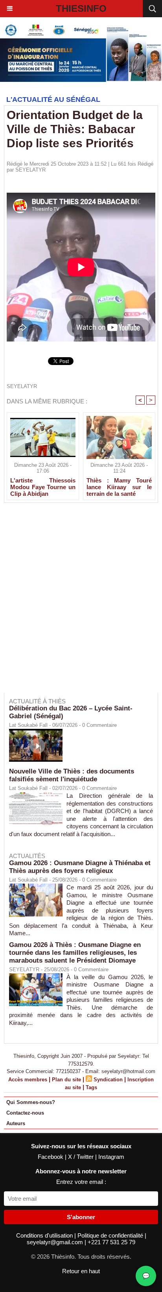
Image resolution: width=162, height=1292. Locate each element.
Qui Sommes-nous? (30, 1102)
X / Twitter (81, 1156)
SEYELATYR (30, 170)
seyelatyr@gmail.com (56, 1242)
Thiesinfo (81, 8)
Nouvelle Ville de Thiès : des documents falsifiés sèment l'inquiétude (71, 775)
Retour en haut (81, 1271)
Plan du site (66, 1079)
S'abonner (81, 1217)
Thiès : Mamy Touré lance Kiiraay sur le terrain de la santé (119, 487)
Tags (91, 1087)
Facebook (51, 1156)
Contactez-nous (25, 1113)
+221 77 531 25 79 (111, 1242)
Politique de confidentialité (111, 1235)
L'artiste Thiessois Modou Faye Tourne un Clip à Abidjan (42, 487)
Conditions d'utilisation (45, 1235)
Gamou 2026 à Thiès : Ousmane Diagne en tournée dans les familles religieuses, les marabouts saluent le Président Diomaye (75, 952)
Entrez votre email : (81, 1181)
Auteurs (15, 1123)
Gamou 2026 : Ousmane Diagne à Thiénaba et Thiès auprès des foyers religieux (80, 867)
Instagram (111, 1156)
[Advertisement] (77, 603)
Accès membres (27, 1079)
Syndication (108, 1079)
